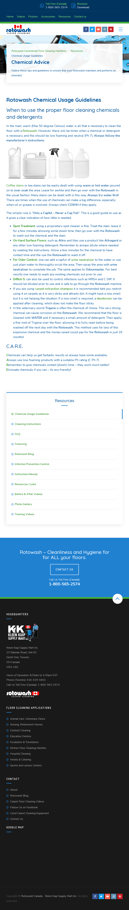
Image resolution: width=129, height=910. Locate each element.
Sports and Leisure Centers (26, 765)
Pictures (33, 16)
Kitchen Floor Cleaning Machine (28, 748)
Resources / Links (25, 484)
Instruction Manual (26, 474)
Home (10, 16)
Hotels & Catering (20, 759)
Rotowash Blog (24, 454)
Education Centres (20, 736)
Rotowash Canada (31, 896)
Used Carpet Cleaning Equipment (29, 813)
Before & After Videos (28, 494)
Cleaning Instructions (28, 424)
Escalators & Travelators (24, 742)
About (13, 790)
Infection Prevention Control (32, 464)
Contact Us (64, 569)
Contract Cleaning (20, 730)
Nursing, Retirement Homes (26, 724)
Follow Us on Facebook (24, 807)
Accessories (48, 16)
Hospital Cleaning (20, 754)
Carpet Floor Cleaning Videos (27, 801)
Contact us (80, 16)
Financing (21, 444)
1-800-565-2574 (49, 685)
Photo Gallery (23, 504)
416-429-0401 (36, 680)
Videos (21, 16)
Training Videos (24, 514)
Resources (64, 16)
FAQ (17, 434)
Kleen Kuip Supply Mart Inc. (22, 648)
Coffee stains (15, 185)
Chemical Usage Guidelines (32, 414)
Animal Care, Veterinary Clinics (27, 719)
